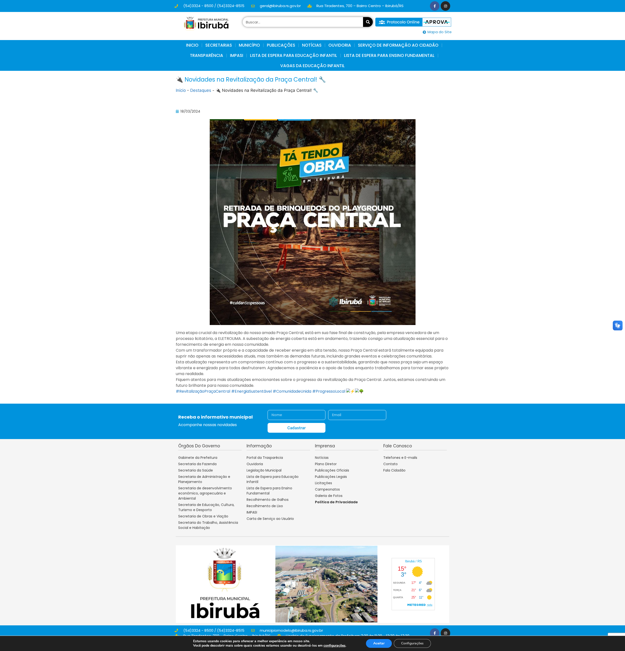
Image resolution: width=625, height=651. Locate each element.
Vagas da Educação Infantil (312, 66)
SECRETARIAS (218, 45)
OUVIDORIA (339, 45)
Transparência (206, 55)
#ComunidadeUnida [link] (292, 391)
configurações (334, 645)
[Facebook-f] (434, 6)
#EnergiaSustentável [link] (251, 391)
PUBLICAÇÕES (281, 45)
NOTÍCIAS (312, 45)
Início (181, 90)
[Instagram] (445, 6)
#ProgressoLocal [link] (328, 391)
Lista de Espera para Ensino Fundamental (389, 55)
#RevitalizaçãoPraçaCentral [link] (203, 391)
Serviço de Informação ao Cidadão (398, 45)
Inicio (192, 45)
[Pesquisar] (368, 22)
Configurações (412, 643)
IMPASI (236, 55)
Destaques (200, 90)
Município (249, 45)
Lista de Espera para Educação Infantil (293, 55)
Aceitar (379, 643)
